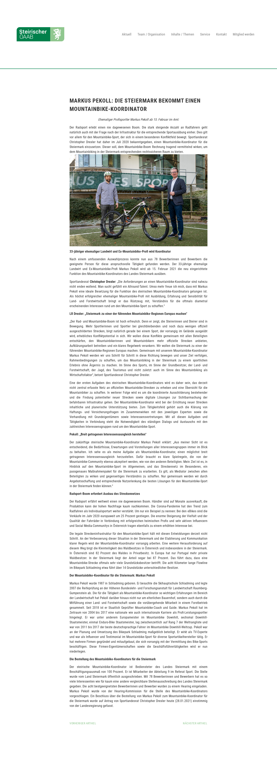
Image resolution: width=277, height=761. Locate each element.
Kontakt (221, 34)
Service (205, 34)
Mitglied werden (243, 34)
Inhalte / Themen (182, 34)
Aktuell (126, 34)
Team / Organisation (151, 34)
